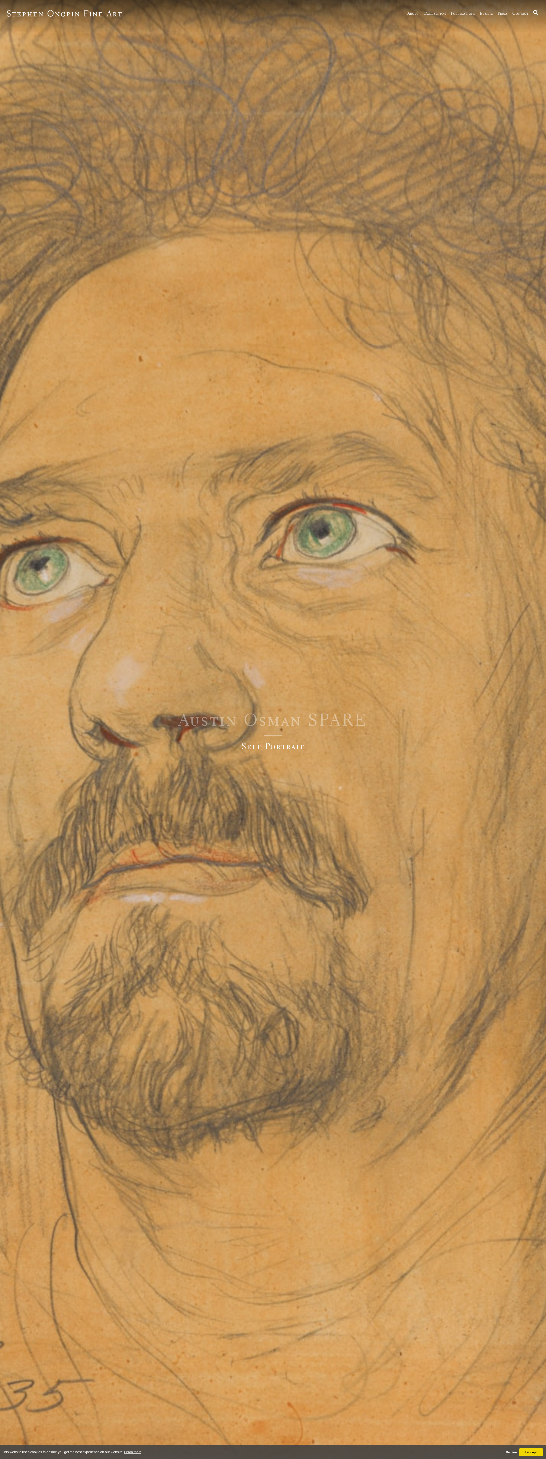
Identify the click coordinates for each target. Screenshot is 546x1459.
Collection (435, 13)
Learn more (132, 1452)
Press (503, 13)
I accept (531, 1452)
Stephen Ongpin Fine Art (64, 13)
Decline (511, 1452)
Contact (520, 13)
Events (486, 13)
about (413, 13)
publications (463, 13)
